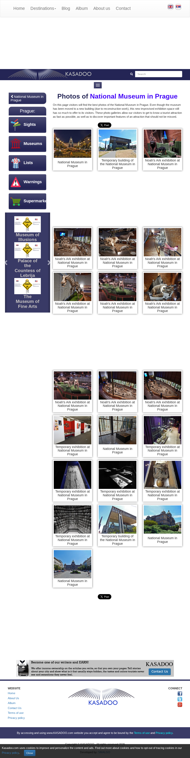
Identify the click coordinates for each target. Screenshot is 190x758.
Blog (66, 8)
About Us (13, 698)
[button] (6, 263)
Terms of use (16, 712)
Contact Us (15, 708)
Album (82, 8)
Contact (123, 8)
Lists (28, 162)
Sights (30, 124)
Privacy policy (16, 717)
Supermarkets (37, 201)
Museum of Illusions (27, 237)
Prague (27, 110)
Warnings (33, 181)
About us (101, 8)
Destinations (42, 8)
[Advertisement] (95, 43)
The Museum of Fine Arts (27, 301)
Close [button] (29, 753)
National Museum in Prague (134, 96)
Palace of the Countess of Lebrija (27, 268)
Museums (33, 143)
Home (19, 8)
